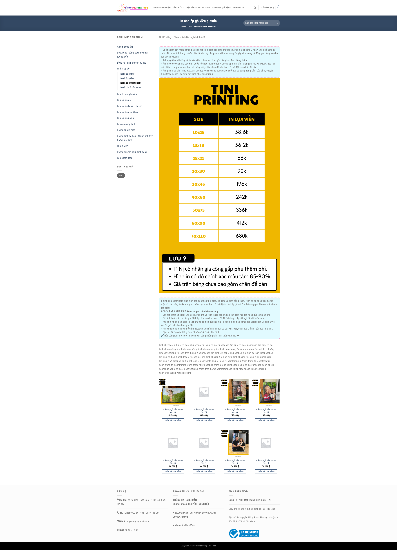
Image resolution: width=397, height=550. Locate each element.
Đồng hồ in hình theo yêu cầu (131, 62)
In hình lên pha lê (125, 118)
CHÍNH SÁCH (238, 8)
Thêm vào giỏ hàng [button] (172, 420)
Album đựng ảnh (125, 46)
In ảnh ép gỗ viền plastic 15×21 (204, 462)
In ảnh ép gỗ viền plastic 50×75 (204, 411)
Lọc (121, 175)
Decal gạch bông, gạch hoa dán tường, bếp (132, 54)
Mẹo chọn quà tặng (221, 8)
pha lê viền (122, 146)
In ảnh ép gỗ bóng (128, 74)
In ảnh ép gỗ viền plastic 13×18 (235, 462)
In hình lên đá (124, 100)
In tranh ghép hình (126, 124)
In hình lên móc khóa (127, 112)
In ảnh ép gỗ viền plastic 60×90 (173, 411)
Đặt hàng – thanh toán (198, 8)
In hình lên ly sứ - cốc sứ (129, 106)
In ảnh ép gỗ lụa (127, 78)
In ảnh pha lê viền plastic (130, 87)
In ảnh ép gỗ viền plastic (130, 83)
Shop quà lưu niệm (162, 8)
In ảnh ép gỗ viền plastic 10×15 (266, 462)
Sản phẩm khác (124, 157)
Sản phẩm (177, 8)
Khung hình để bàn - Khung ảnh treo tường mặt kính (135, 138)
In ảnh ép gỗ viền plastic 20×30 (173, 462)
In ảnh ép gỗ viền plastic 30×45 (266, 411)
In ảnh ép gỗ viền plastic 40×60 (235, 411)
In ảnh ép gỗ (186, 26)
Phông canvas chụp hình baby (132, 152)
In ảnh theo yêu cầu (127, 94)
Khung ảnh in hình (126, 130)
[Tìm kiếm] (255, 8)
